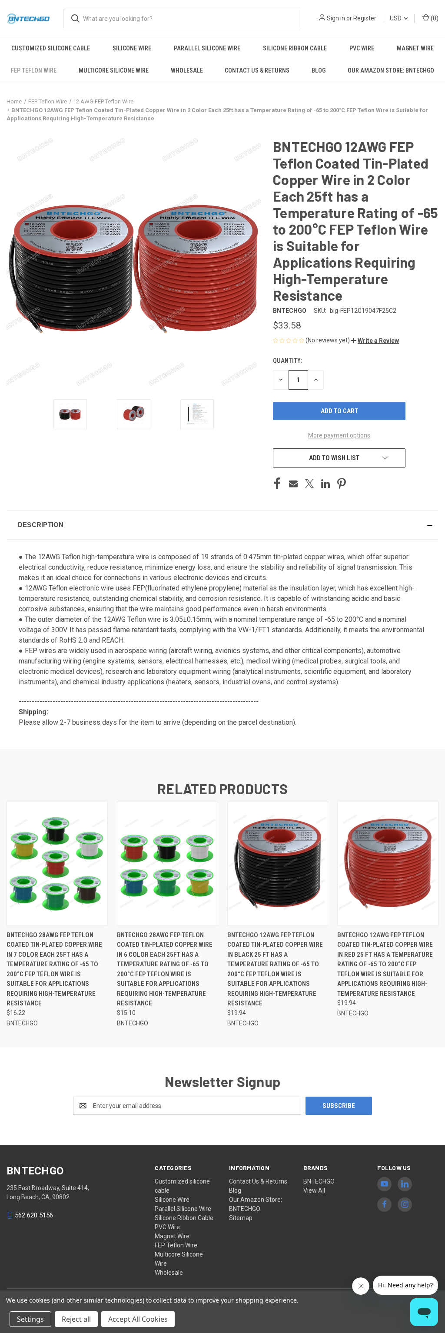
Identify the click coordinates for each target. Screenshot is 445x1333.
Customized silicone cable (50, 48)
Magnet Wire (415, 48)
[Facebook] (277, 483)
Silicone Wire (132, 48)
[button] (375, 340)
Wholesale (187, 70)
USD (396, 18)
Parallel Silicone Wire (207, 48)
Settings (30, 1319)
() (433, 18)
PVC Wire (361, 48)
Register (364, 18)
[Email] (293, 483)
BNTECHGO (319, 1181)
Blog (318, 70)
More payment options (339, 435)
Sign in (336, 18)
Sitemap (240, 1217)
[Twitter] (309, 483)
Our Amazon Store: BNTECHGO (391, 70)
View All (314, 1190)
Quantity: (287, 360)
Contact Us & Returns (257, 70)
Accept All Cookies (138, 1319)
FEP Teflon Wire (33, 70)
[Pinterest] (341, 483)
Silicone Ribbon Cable (295, 48)
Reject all (76, 1319)
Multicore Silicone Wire (114, 70)
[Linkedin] (325, 483)
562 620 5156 (34, 1215)
